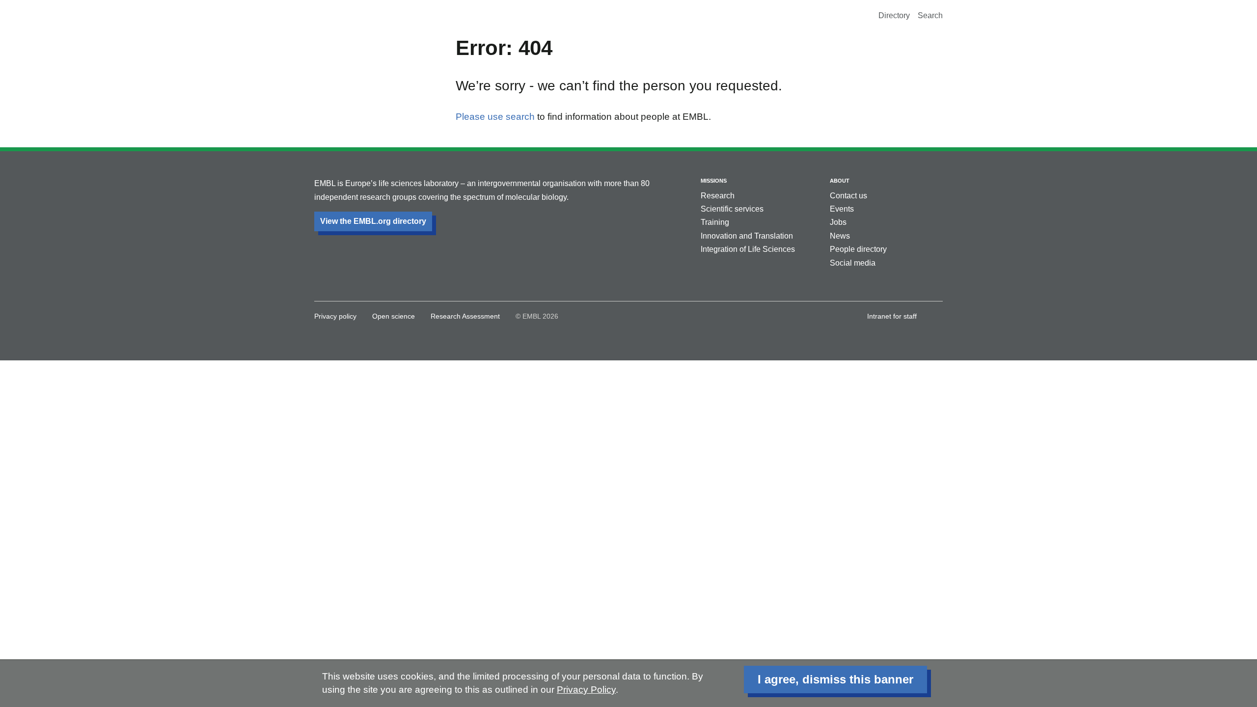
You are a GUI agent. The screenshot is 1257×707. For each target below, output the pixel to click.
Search (930, 15)
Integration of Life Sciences (748, 249)
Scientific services (732, 209)
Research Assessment (465, 316)
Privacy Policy (586, 689)
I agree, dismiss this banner (835, 679)
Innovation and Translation (747, 236)
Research (718, 195)
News (840, 236)
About (839, 181)
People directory (858, 249)
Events (842, 209)
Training (715, 222)
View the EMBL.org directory (373, 221)
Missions (714, 181)
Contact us (848, 195)
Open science (393, 316)
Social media (852, 263)
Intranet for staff (892, 316)
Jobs (838, 222)
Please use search (495, 116)
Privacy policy (335, 316)
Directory (894, 15)
